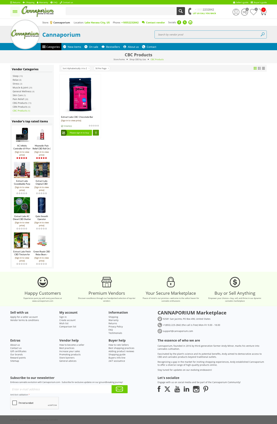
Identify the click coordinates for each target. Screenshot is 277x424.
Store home (119, 59)
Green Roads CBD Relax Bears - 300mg (41, 254)
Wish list (63, 323)
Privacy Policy (116, 326)
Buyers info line (117, 357)
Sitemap (14, 360)
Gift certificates (18, 351)
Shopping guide (117, 354)
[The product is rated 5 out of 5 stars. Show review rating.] (22, 158)
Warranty (113, 320)
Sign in (63, 316)
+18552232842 (130, 22)
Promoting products (70, 354)
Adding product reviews (121, 351)
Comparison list (67, 326)
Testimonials (115, 332)
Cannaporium (61, 34)
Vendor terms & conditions (24, 320)
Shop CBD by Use (138, 59)
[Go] (120, 389)
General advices (67, 360)
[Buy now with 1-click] (96, 133)
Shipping (113, 316)
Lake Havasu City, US (97, 22)
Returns (113, 323)
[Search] (181, 11)
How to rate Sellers (119, 344)
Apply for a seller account (24, 316)
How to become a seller (71, 344)
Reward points (18, 357)
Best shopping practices (121, 348)
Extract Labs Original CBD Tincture (42, 184)
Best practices (66, 348)
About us (15, 344)
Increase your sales (69, 351)
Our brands (16, 354)
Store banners (67, 357)
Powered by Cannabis (47, 419)
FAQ (111, 329)
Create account (67, 320)
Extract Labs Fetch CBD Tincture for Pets (22, 254)
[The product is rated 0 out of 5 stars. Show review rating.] (22, 193)
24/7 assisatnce (117, 360)
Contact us (16, 348)
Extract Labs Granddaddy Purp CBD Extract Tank (22, 184)
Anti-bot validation (19, 394)
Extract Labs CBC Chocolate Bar (77, 117)
